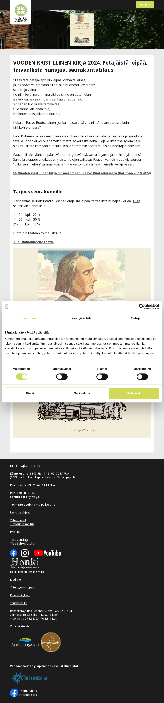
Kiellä (30, 393)
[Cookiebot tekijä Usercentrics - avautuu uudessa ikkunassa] (141, 307)
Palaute (15, 532)
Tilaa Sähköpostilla (22, 543)
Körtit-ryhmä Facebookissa (28, 693)
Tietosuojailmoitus (22, 524)
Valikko (145, 5)
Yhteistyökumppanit (23, 587)
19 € (136, 201)
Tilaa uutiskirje (19, 540)
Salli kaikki (134, 393)
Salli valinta (82, 393)
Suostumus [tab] (28, 318)
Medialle (15, 579)
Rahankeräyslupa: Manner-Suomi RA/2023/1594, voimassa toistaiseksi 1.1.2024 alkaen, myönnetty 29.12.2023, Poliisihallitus (41, 614)
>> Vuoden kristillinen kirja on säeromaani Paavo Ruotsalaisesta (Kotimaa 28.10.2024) (82, 173)
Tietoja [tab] (135, 318)
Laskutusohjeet (20, 512)
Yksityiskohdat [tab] (82, 318)
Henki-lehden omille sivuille (27, 572)
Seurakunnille (18, 603)
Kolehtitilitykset (20, 595)
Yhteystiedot (18, 520)
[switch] (62, 376)
